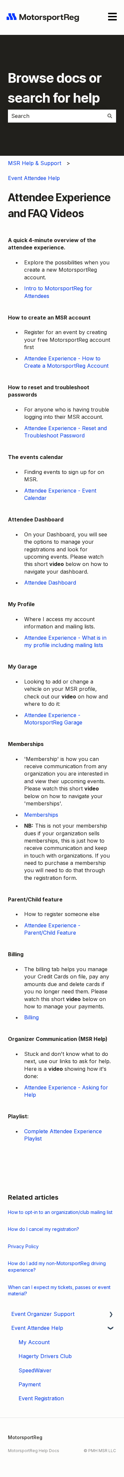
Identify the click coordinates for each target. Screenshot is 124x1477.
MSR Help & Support (34, 163)
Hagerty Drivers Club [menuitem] (45, 1356)
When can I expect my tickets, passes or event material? (59, 1290)
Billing (31, 1017)
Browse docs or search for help (55, 88)
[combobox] (55, 116)
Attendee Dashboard (50, 582)
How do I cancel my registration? (43, 1229)
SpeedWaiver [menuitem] (35, 1370)
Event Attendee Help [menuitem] (37, 1328)
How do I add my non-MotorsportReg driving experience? (57, 1266)
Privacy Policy (23, 1246)
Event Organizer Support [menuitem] (42, 1314)
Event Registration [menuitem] (41, 1398)
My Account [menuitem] (34, 1342)
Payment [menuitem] (30, 1384)
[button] (110, 1314)
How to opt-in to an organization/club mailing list (60, 1212)
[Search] (109, 116)
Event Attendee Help (34, 178)
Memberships (41, 814)
